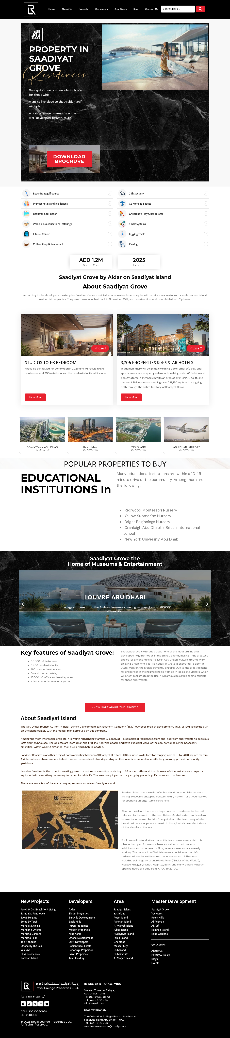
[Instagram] (40, 1003)
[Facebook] (23, 1003)
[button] (23, 604)
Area (119, 901)
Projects (83, 8)
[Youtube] (46, 1003)
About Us (67, 8)
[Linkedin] (35, 1003)
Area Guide (120, 8)
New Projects (35, 901)
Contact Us (151, 8)
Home (51, 8)
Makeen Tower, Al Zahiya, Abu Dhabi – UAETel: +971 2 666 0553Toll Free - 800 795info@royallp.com (103, 993)
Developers (101, 8)
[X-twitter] (29, 1003)
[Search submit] (200, 9)
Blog (136, 8)
